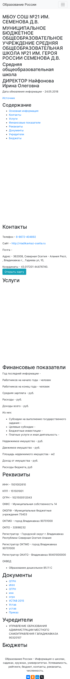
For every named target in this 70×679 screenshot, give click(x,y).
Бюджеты (15, 138)
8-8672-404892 (26, 236)
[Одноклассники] (33, 677)
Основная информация (23, 110)
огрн (12, 596)
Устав (12, 604)
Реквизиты (16, 126)
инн (11, 592)
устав (12, 608)
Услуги (13, 118)
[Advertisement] (35, 184)
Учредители (16, 134)
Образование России (19, 5)
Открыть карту (14, 271)
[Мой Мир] (37, 677)
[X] (42, 677)
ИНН (12, 585)
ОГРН (12, 581)
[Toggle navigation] (62, 4)
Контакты (15, 114)
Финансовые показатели (25, 122)
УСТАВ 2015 (16, 600)
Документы (16, 130)
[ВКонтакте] (28, 677)
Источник (8, 98)
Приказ (13, 612)
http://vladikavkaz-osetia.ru (29, 243)
